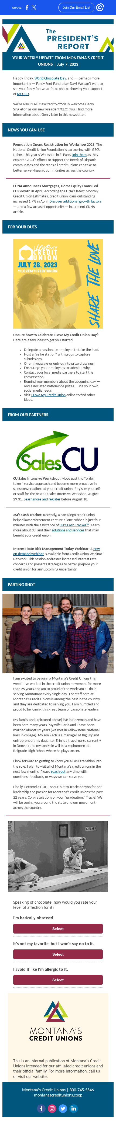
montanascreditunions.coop (58, 1095)
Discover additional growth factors (75, 202)
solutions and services (68, 530)
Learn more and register (42, 499)
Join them (79, 155)
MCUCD (23, 94)
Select (58, 929)
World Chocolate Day (50, 78)
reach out (58, 772)
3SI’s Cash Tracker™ (74, 525)
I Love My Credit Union (48, 395)
